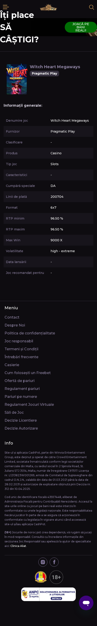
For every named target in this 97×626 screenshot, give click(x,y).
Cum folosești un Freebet (28, 373)
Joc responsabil (19, 341)
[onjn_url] (48, 577)
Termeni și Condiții (21, 349)
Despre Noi (15, 325)
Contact (12, 317)
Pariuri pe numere (21, 396)
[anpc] (48, 594)
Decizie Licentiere (21, 420)
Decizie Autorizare (21, 428)
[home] (48, 7)
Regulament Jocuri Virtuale (29, 404)
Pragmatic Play (44, 73)
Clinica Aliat (18, 546)
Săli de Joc (14, 412)
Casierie (12, 365)
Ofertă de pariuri (20, 381)
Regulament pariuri (22, 389)
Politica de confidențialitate (30, 333)
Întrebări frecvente (21, 357)
